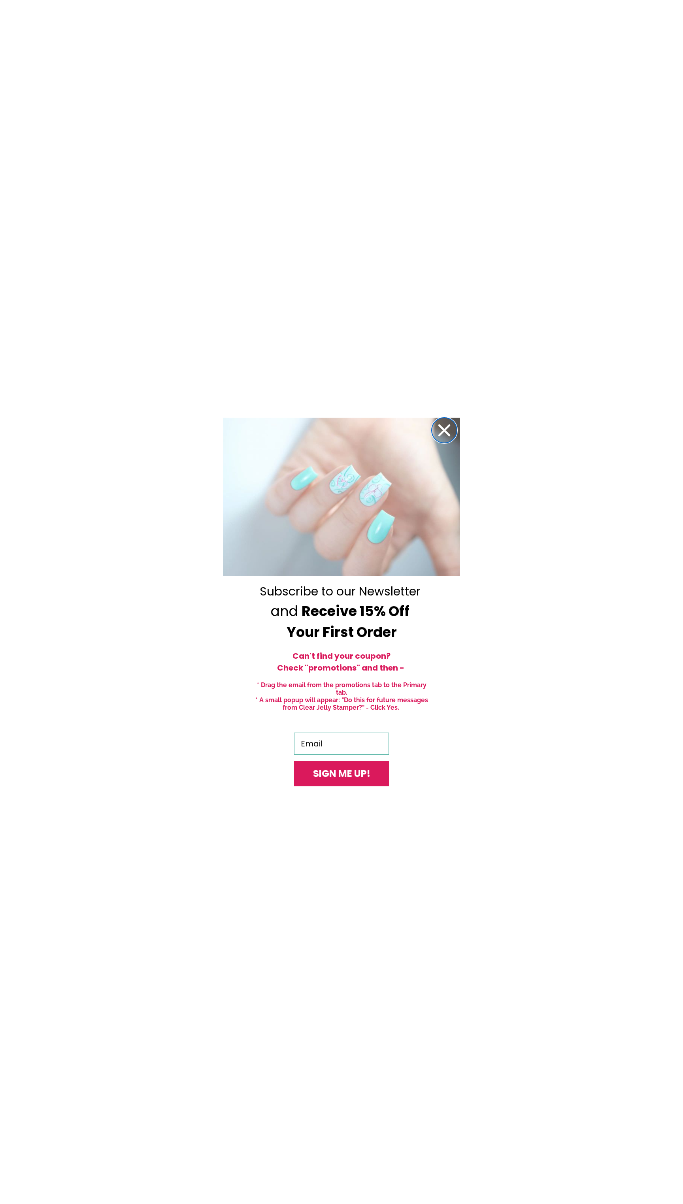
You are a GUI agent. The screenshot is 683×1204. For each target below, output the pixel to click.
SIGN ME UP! (341, 773)
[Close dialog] (444, 430)
